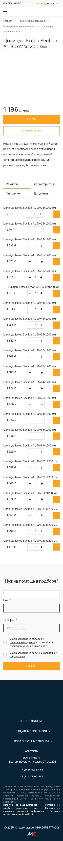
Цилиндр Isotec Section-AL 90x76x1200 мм (29, 413)
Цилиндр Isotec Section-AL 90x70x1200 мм (29, 398)
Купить (31, 119)
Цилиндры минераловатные (18, 26)
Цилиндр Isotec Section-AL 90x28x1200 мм (29, 223)
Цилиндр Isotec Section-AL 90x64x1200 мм (29, 382)
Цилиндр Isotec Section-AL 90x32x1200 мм (29, 239)
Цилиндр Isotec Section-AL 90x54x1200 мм (29, 334)
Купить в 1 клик (31, 130)
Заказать (31, 665)
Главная (7, 20)
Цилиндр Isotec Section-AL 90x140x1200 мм (30, 524)
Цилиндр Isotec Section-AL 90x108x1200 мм (30, 477)
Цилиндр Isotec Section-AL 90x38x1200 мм (29, 271)
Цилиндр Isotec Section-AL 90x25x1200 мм (29, 207)
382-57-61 (48, 3)
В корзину (56, 214)
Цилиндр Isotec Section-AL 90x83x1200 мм (29, 429)
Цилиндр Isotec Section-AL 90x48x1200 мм (29, 318)
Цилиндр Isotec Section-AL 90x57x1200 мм (29, 350)
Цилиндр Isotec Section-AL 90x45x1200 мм (29, 302)
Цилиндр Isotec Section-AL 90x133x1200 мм (30, 509)
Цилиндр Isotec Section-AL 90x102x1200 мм (30, 461)
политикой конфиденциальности (29, 646)
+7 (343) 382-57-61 (31, 769)
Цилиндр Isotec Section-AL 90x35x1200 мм (29, 255)
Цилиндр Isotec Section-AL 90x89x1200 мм (29, 445)
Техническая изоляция (32, 20)
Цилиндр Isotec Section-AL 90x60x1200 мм (29, 366)
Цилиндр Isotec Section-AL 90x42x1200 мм (33, 287)
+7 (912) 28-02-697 (31, 776)
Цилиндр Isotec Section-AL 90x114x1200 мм (30, 493)
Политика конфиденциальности (20, 805)
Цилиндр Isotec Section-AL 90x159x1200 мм (30, 540)
